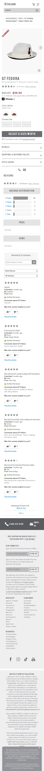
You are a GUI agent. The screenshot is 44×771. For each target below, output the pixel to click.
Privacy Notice (25, 756)
